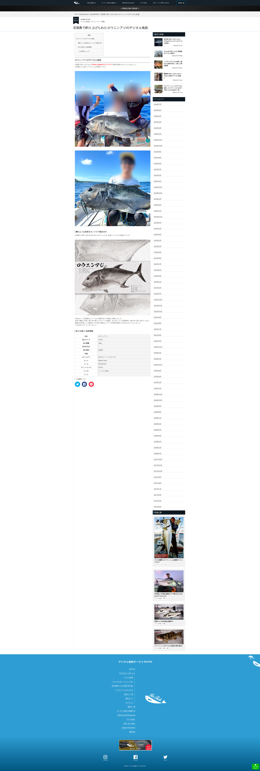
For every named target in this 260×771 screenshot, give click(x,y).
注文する (132, 669)
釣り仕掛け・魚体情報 (85, 47)
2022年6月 (157, 270)
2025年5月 (157, 169)
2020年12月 (158, 347)
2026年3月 (157, 128)
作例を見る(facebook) (128, 3)
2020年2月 (157, 359)
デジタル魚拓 (85, 21)
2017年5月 (157, 501)
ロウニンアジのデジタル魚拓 (85, 38)
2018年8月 (157, 412)
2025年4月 (157, 175)
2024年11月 (158, 187)
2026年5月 (157, 116)
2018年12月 (158, 394)
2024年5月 (157, 199)
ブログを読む (143, 3)
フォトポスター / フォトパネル (122, 681)
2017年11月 (158, 465)
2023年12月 (158, 217)
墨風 (103, 21)
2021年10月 (158, 311)
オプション (129, 702)
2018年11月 (158, 400)
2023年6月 (157, 222)
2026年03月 (94, 14)
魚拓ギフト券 (128, 694)
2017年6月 (157, 495)
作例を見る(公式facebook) (126, 715)
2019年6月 (157, 370)
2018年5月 (157, 430)
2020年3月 (157, 353)
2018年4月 (157, 435)
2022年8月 (157, 258)
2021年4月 (157, 335)
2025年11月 (158, 140)
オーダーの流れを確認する (109, 3)
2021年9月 (157, 317)
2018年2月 (157, 447)
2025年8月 (157, 157)
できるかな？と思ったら (127, 673)
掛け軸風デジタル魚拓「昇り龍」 (122, 686)
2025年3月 (157, 181)
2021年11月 (158, 305)
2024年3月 (157, 211)
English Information (128, 727)
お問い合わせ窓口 (129, 723)
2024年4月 (157, 205)
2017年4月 (157, 507)
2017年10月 (158, 471)
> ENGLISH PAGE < (130, 8)
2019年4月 (157, 376)
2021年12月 (158, 299)
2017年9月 (157, 477)
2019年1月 (157, 388)
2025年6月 (157, 163)
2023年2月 (157, 246)
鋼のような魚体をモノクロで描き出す (90, 43)
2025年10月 (158, 146)
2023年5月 (157, 228)
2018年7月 (157, 418)
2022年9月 (157, 252)
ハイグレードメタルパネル (124, 690)
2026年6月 (157, 110)
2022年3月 (157, 282)
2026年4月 (157, 122)
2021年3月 (157, 341)
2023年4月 (157, 234)
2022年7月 (157, 264)
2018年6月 (157, 424)
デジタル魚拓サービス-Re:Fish (137, 766)
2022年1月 (157, 293)
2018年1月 (157, 453)
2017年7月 (157, 489)
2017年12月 (158, 459)
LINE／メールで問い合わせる (161, 3)
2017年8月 (157, 483)
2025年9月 (157, 152)
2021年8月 (157, 323)
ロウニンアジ (95, 21)
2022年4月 (157, 276)
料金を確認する (91, 3)
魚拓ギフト (129, 698)
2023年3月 (157, 240)
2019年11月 (158, 365)
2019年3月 (157, 382)
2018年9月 (157, 406)
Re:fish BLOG (84, 14)
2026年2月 (157, 134)
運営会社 (132, 732)
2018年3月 (157, 441)
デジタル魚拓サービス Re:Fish (135, 661)
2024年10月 (158, 193)
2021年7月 (157, 329)
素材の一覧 (131, 707)
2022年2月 (157, 288)
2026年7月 (157, 104)
